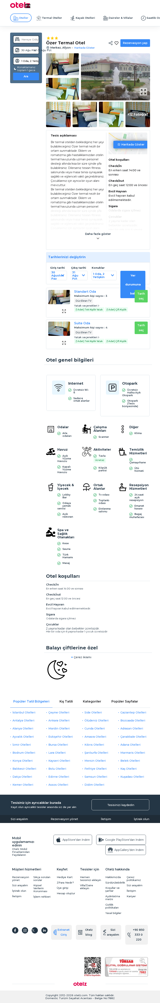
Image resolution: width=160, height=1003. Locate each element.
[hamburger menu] (27, 6)
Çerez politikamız (134, 879)
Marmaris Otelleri (132, 752)
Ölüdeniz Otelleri (96, 720)
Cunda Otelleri (94, 728)
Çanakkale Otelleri (133, 736)
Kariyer (131, 896)
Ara (26, 76)
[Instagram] (25, 930)
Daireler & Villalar (121, 17)
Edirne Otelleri (58, 776)
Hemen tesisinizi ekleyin (90, 879)
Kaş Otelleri (128, 768)
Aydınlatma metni (112, 898)
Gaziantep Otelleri (133, 712)
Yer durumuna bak (133, 284)
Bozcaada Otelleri (132, 720)
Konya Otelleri (22, 760)
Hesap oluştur (66, 893)
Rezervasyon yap (135, 43)
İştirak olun (141, 819)
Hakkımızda (113, 877)
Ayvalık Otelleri (23, 736)
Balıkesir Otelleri (24, 768)
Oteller (23, 17)
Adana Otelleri (130, 744)
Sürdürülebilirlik (115, 882)
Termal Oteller (52, 17)
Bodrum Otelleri (23, 752)
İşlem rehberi (42, 896)
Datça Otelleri (22, 776)
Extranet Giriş (64, 932)
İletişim (106, 819)
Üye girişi (62, 887)
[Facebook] (15, 930)
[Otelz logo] (20, 7)
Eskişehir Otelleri (60, 736)
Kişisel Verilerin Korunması (40, 888)
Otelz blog (89, 932)
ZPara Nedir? (65, 882)
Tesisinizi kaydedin (120, 805)
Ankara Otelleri (58, 720)
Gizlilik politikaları (112, 906)
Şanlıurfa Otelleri (96, 752)
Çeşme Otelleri (58, 712)
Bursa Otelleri (58, 744)
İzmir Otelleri (21, 744)
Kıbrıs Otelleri (94, 744)
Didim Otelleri (94, 784)
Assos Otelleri (58, 784)
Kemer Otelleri (22, 784)
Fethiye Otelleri (95, 768)
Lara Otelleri (57, 752)
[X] (35, 930)
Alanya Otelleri (22, 728)
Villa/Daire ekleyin (86, 887)
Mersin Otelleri (95, 760)
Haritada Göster (132, 144)
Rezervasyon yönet (64, 819)
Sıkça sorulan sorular (41, 879)
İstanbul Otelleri (23, 712)
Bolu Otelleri (57, 768)
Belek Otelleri (130, 760)
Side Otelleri (93, 712)
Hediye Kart (65, 877)
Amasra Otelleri (95, 736)
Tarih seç (141, 296)
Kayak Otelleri (85, 17)
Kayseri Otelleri (59, 760)
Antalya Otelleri (23, 720)
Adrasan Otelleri (131, 728)
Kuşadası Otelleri (132, 776)
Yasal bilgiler (113, 913)
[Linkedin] (44, 930)
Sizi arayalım (19, 819)
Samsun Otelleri (95, 776)
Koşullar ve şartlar (112, 889)
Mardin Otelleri (59, 728)
